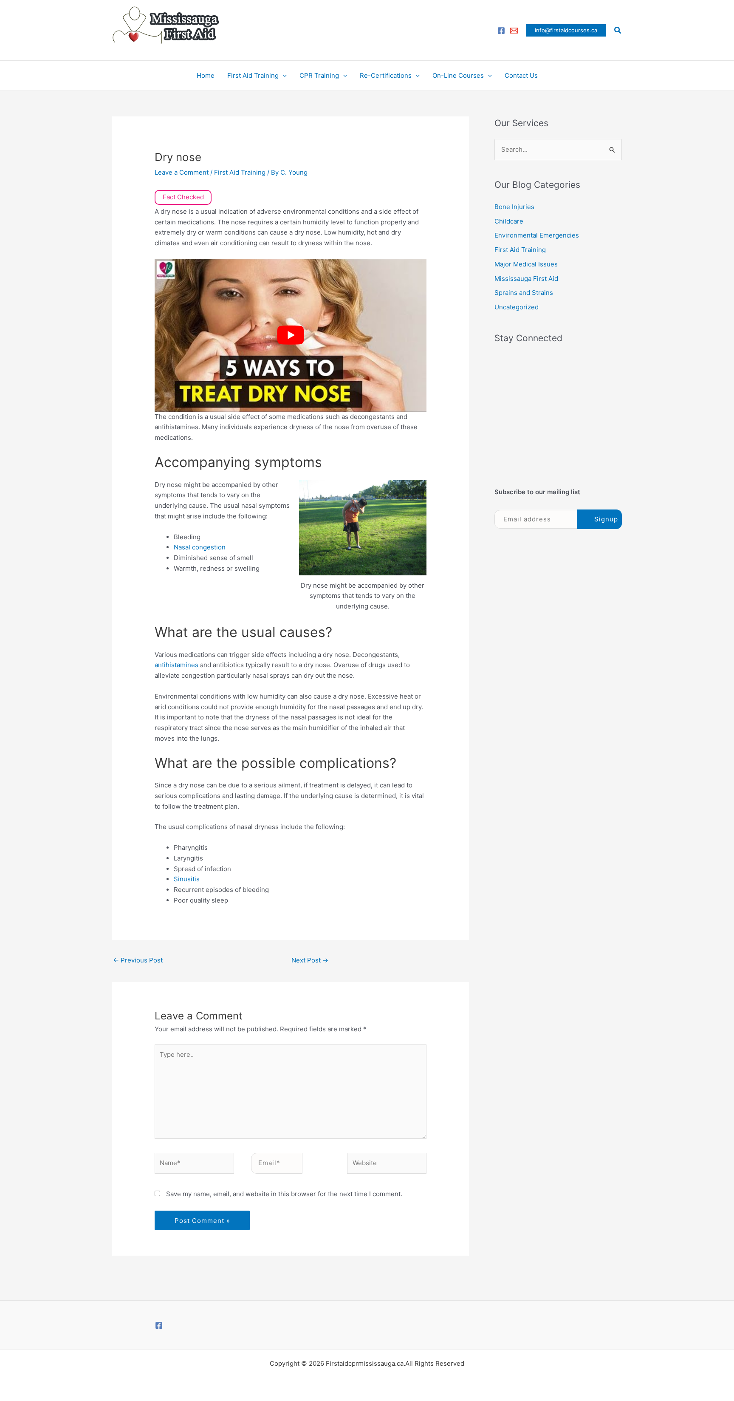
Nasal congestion (200, 547)
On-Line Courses (458, 75)
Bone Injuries (514, 207)
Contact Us (521, 75)
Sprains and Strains (523, 293)
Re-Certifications (386, 75)
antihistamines (177, 665)
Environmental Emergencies (536, 235)
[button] (566, 30)
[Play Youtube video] (290, 335)
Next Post (309, 960)
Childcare (508, 221)
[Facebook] (501, 30)
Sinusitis (187, 879)
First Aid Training (253, 75)
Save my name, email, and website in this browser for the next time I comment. (284, 1194)
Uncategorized (516, 307)
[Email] (514, 30)
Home (206, 75)
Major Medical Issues (526, 264)
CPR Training (319, 75)
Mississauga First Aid (526, 279)
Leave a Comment (182, 172)
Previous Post (138, 960)
